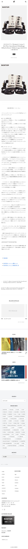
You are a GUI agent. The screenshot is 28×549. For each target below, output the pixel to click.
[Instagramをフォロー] (4, 509)
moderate (16, 488)
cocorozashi (17, 477)
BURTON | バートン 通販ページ (10, 263)
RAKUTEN (4, 491)
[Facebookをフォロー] (2, 509)
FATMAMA (17, 491)
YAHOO (3, 493)
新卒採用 (3, 532)
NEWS (3, 479)
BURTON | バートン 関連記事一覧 (11, 265)
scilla (16, 485)
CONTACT (4, 488)
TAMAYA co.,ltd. (5, 539)
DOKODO (16, 482)
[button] (25, 400)
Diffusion (16, 480)
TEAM (3, 482)
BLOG (14, 54)
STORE (3, 474)
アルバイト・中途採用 (6, 530)
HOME (3, 471)
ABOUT (3, 485)
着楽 (15, 474)
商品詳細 (5, 258)
